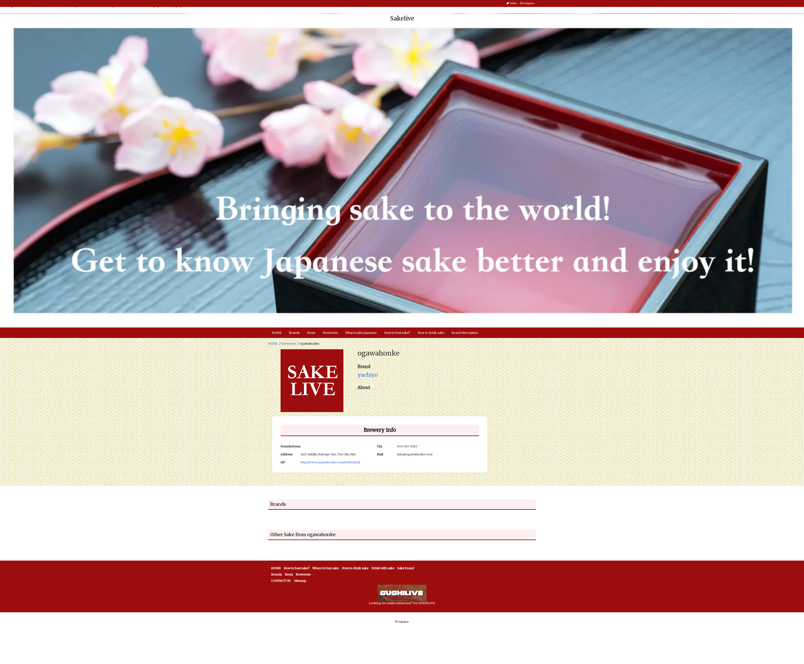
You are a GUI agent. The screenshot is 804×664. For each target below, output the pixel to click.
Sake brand (405, 568)
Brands (276, 574)
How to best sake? (296, 568)
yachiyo (368, 375)
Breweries (303, 574)
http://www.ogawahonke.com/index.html (330, 462)
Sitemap (300, 581)
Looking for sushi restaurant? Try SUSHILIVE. (402, 603)
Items (289, 574)
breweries (288, 343)
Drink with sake (382, 568)
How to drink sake (355, 568)
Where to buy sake (325, 568)
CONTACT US (281, 581)
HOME (273, 343)
